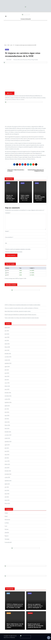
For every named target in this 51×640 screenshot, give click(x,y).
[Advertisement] (25, 31)
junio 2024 (7, 412)
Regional (6, 535)
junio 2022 (7, 490)
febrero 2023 (7, 464)
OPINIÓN (7, 532)
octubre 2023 (7, 438)
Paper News (6, 637)
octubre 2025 (7, 360)
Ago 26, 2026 (10, 200)
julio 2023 (7, 448)
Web (6, 243)
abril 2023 (7, 457)
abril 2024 (7, 418)
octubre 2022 (7, 477)
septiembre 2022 (8, 480)
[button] (48, 637)
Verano (29, 59)
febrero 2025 (7, 386)
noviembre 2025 (8, 356)
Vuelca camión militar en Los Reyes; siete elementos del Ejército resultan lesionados (22, 317)
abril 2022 (7, 496)
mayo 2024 (7, 415)
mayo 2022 (7, 493)
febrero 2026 (7, 347)
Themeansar (12, 637)
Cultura (6, 513)
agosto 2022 (7, 483)
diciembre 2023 (8, 431)
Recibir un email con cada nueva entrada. (14, 251)
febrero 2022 (7, 503)
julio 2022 (7, 487)
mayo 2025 (7, 376)
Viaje (33, 59)
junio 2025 (7, 373)
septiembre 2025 (8, 363)
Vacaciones (25, 59)
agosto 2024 (7, 405)
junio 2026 (7, 334)
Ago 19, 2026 (39, 200)
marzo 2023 (7, 461)
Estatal (7, 49)
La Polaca (7, 522)
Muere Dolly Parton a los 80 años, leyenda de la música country (18, 311)
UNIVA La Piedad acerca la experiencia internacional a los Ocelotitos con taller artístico (22, 304)
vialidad (36, 59)
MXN (17, 278)
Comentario (7, 212)
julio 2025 (7, 369)
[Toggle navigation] (6, 16)
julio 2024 (7, 408)
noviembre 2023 (8, 435)
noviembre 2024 (8, 395)
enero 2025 (7, 389)
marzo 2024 (7, 422)
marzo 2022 (7, 500)
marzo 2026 (7, 343)
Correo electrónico (9, 237)
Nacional (6, 529)
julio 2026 (7, 330)
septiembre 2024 (8, 402)
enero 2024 (7, 428)
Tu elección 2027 (8, 542)
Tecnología (7, 539)
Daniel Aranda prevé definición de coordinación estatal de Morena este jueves (20, 314)
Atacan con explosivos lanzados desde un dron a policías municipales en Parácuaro (21, 308)
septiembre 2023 (8, 441)
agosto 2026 (7, 327)
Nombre (7, 231)
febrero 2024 (7, 425)
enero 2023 (7, 467)
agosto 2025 (7, 366)
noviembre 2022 (8, 474)
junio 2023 (7, 451)
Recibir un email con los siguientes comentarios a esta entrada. (18, 249)
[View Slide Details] (25, 568)
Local (6, 526)
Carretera (16, 59)
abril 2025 (7, 379)
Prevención (20, 59)
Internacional (7, 519)
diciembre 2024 (8, 392)
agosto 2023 (7, 444)
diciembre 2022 (8, 470)
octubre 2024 (7, 399)
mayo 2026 (7, 337)
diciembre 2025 (8, 353)
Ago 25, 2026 (24, 200)
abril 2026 (7, 340)
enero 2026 (7, 350)
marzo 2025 (7, 382)
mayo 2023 (7, 454)
